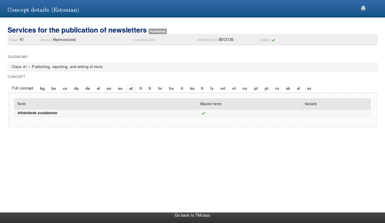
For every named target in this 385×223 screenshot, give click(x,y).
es (120, 88)
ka (192, 88)
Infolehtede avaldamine (37, 113)
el (98, 88)
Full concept (22, 88)
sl (298, 88)
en (109, 88)
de (87, 88)
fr (150, 88)
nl (234, 88)
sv (309, 88)
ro (277, 88)
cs (65, 88)
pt (266, 88)
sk (288, 88)
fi (141, 88)
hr (160, 88)
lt (202, 88)
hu (171, 88)
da (76, 88)
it (182, 88)
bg (42, 88)
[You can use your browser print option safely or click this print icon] (363, 7)
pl (256, 88)
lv (212, 88)
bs (53, 88)
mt (222, 88)
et (131, 88)
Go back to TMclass (192, 215)
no (244, 88)
